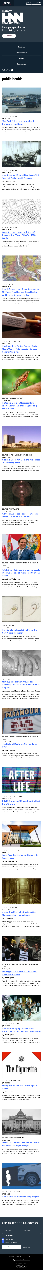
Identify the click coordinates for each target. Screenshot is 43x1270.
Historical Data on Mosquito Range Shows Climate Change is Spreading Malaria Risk (19, 406)
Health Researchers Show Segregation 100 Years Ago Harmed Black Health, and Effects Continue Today (20, 292)
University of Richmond (33, 4)
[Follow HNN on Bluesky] (12, 70)
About (21, 58)
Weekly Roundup (11, 1242)
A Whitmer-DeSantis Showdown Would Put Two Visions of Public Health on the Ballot (21, 573)
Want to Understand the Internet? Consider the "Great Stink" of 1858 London (18, 235)
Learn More (27, 1247)
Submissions (21, 64)
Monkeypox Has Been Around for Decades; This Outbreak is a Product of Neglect (21, 685)
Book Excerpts (21, 53)
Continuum (9, 1239)
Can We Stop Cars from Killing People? (20, 1196)
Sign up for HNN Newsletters (21, 1260)
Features (21, 47)
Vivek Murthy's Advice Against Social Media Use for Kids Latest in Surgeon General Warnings (19, 349)
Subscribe (9, 36)
